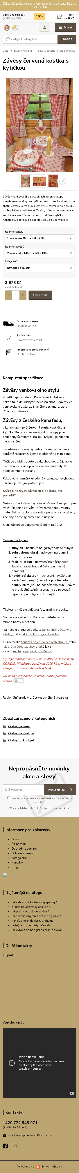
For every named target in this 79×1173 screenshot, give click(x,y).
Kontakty (17, 863)
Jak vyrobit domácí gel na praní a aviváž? (37, 930)
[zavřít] (73, 4)
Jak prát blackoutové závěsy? (30, 912)
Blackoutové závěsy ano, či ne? (31, 907)
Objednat (40, 295)
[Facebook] (7, 1147)
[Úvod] (18, 27)
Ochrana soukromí (23, 853)
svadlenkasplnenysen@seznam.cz (30, 1136)
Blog (15, 867)
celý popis (61, 220)
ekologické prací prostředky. (32, 651)
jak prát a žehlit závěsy (19, 647)
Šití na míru (19, 844)
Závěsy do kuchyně (21, 740)
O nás (15, 839)
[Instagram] (16, 1147)
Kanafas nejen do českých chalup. (45, 642)
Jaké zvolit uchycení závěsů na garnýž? (36, 916)
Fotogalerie (19, 858)
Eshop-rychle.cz (51, 1166)
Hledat (66, 39)
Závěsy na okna (23, 50)
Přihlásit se (57, 790)
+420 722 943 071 (14, 15)
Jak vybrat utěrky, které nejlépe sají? (34, 902)
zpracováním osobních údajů (39, 798)
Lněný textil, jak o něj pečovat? (31, 925)
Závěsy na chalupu (21, 733)
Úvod (5, 50)
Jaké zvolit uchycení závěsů (40, 634)
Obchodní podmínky (25, 849)
